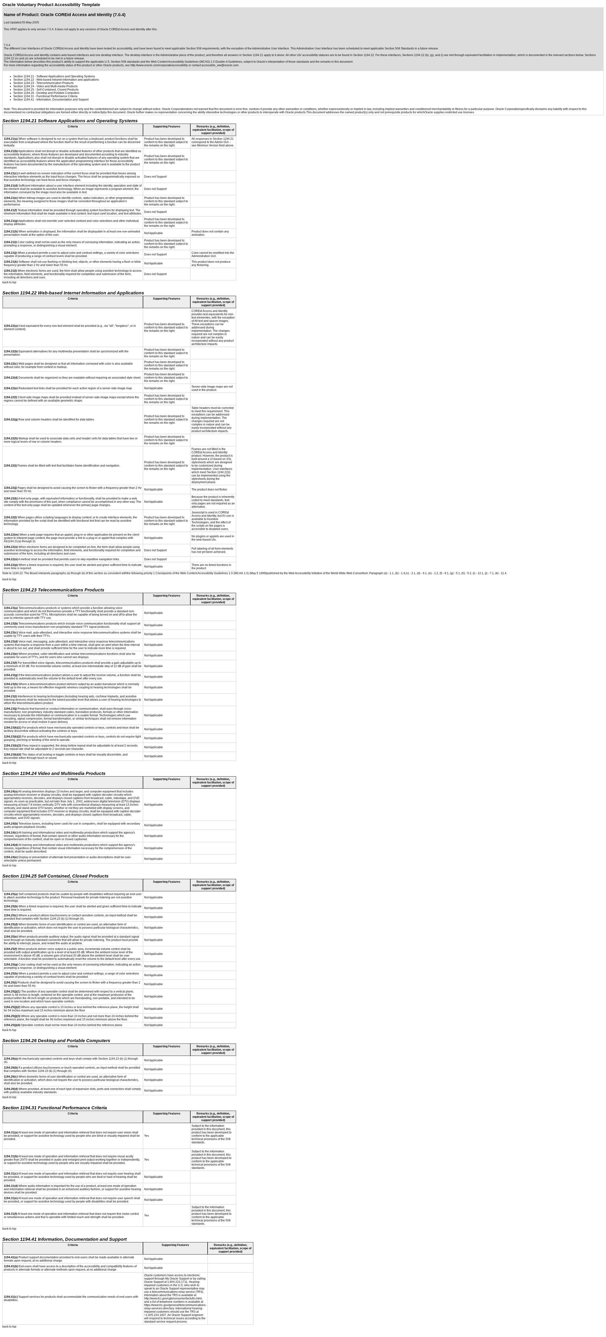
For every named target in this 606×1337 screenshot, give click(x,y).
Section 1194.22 (23, 79)
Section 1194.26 (23, 93)
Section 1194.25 (23, 89)
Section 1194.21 (23, 76)
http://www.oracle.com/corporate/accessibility (159, 65)
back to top (9, 282)
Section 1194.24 (23, 86)
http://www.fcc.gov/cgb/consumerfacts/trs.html (173, 1298)
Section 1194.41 (23, 99)
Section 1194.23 (23, 83)
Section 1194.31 (23, 96)
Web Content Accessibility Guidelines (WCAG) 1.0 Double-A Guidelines (196, 61)
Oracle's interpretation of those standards (283, 61)
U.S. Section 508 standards (122, 61)
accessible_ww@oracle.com (220, 65)
